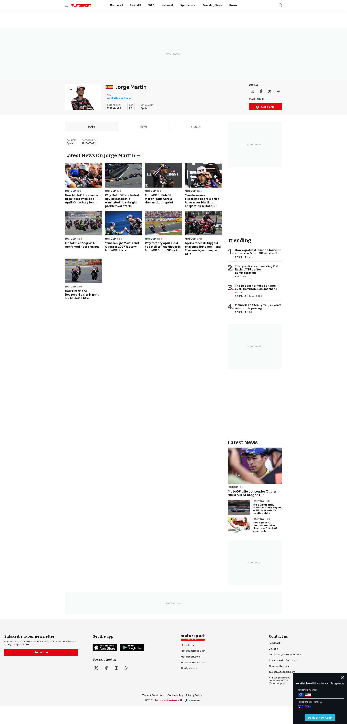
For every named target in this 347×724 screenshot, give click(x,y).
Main (91, 126)
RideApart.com (189, 668)
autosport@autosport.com (285, 654)
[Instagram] (252, 91)
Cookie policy (175, 695)
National (167, 5)
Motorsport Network (166, 700)
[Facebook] (261, 91)
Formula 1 (116, 5)
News (143, 126)
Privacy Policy (194, 695)
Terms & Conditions (153, 695)
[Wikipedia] (278, 91)
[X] (269, 91)
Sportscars (187, 5)
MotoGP (135, 5)
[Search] (280, 5)
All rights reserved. (190, 700)
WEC (151, 5)
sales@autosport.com (282, 671)
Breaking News (212, 5)
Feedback (274, 642)
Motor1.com (187, 645)
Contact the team (279, 666)
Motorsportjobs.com (193, 650)
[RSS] (126, 668)
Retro (233, 5)
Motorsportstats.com (193, 662)
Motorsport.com (190, 656)
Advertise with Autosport (283, 660)
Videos (196, 126)
